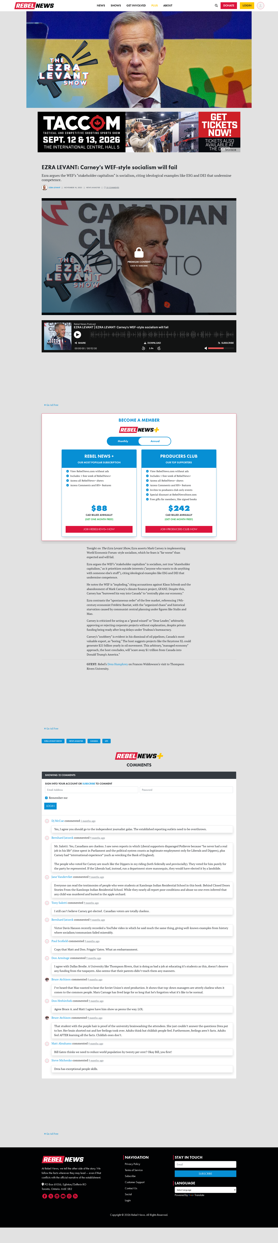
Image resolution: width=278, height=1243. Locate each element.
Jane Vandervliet (61, 877)
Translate (199, 1195)
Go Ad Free (52, 404)
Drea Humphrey (117, 664)
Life (106, 741)
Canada (94, 741)
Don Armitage (60, 958)
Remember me (58, 798)
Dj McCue (57, 821)
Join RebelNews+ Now (99, 529)
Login (128, 1200)
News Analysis (76, 741)
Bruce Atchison (61, 979)
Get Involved (136, 5)
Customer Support (134, 1182)
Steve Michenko (61, 1060)
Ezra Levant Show (53, 741)
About (167, 5)
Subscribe (130, 1176)
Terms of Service (134, 1170)
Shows (116, 5)
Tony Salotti (59, 903)
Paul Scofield (59, 941)
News (101, 5)
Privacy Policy (132, 1164)
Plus (154, 5)
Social (128, 1194)
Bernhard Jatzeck (62, 838)
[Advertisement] (139, 380)
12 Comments (112, 187)
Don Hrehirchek (61, 1001)
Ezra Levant (54, 187)
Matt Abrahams (61, 1043)
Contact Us (131, 1188)
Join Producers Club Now (179, 529)
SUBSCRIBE (88, 783)
